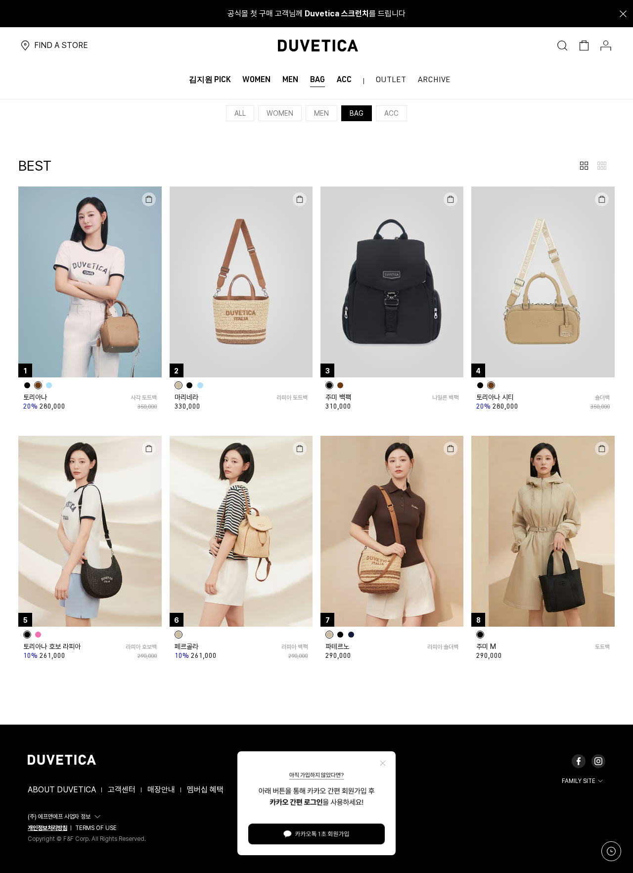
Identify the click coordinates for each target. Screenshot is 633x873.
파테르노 (337, 646)
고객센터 (122, 789)
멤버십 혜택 (205, 789)
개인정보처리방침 (47, 828)
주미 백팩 (338, 397)
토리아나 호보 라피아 (52, 646)
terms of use (96, 828)
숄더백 (602, 397)
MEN (321, 113)
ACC (391, 113)
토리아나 (35, 397)
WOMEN (280, 113)
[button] (65, 817)
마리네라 (186, 397)
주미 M (486, 646)
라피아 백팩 (294, 646)
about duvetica (62, 789)
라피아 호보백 (141, 646)
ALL (240, 113)
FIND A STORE (61, 45)
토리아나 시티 (495, 397)
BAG (356, 113)
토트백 (602, 646)
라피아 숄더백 (442, 646)
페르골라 (186, 646)
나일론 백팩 (445, 397)
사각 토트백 (143, 397)
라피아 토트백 (292, 397)
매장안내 (161, 789)
